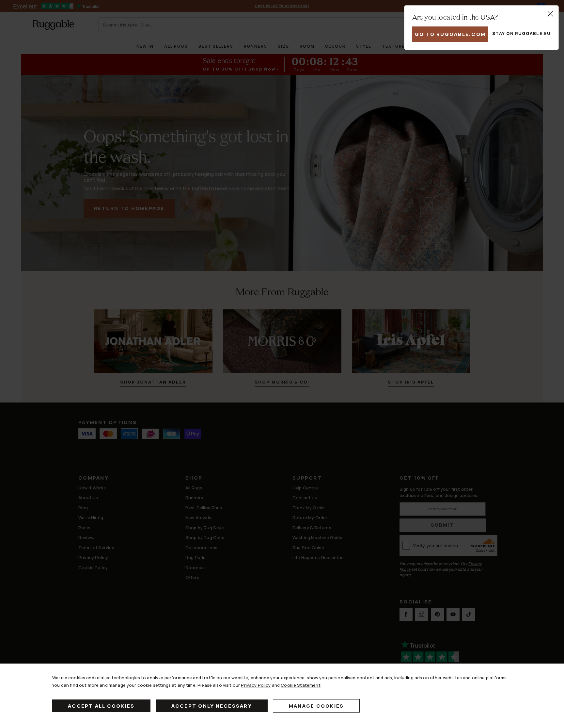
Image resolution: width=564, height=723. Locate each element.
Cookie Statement (300, 685)
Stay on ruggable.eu (521, 33)
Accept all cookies (101, 705)
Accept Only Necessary (211, 705)
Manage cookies (316, 705)
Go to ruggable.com (450, 34)
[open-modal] (550, 13)
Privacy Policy (256, 685)
